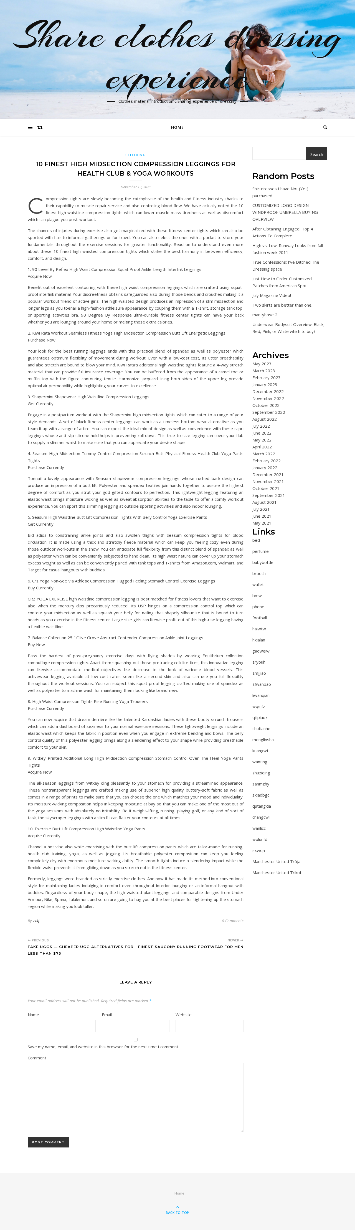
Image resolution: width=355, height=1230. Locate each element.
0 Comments (233, 920)
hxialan (258, 640)
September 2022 (268, 412)
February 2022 (266, 460)
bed (256, 540)
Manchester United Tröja (276, 861)
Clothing (135, 155)
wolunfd (259, 839)
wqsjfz (258, 706)
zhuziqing (261, 773)
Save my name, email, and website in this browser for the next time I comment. (103, 1046)
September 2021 (268, 495)
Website (184, 1014)
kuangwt (260, 750)
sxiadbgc (260, 795)
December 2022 (268, 391)
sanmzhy (260, 784)
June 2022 (262, 433)
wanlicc (259, 828)
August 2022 (264, 419)
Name (33, 1014)
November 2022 (268, 398)
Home (177, 127)
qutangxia (261, 806)
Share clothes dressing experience (177, 56)
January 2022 (264, 467)
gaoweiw (261, 651)
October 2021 (266, 488)
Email (107, 1014)
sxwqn (258, 850)
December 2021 (268, 474)
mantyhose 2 (264, 314)
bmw (257, 595)
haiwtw (259, 628)
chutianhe (261, 728)
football (259, 617)
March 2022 (263, 453)
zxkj (36, 920)
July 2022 (261, 426)
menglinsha (263, 739)
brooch (259, 573)
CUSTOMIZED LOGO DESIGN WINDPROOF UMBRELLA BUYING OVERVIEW (285, 212)
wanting (259, 761)
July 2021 (261, 509)
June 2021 (262, 516)
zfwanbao (261, 684)
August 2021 (264, 502)
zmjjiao (259, 673)
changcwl (261, 817)
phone (258, 606)
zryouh (258, 662)
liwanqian (261, 695)
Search (316, 154)
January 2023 (264, 384)
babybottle (262, 562)
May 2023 (262, 363)
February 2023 (266, 377)
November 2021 (268, 481)
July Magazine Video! (271, 295)
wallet (258, 584)
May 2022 (262, 440)
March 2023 (263, 370)
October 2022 (266, 405)
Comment (37, 1057)
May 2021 (262, 523)
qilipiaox (260, 717)
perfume (260, 551)
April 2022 (262, 447)
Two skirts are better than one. (282, 305)
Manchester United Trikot (276, 872)
